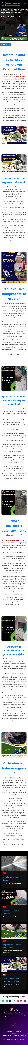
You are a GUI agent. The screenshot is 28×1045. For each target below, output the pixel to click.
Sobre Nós (14, 1025)
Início (14, 1020)
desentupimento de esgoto (12, 540)
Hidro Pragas (10, 187)
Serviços (14, 1023)
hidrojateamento (17, 97)
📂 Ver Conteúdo (5, 44)
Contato (14, 1027)
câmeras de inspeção (9, 682)
